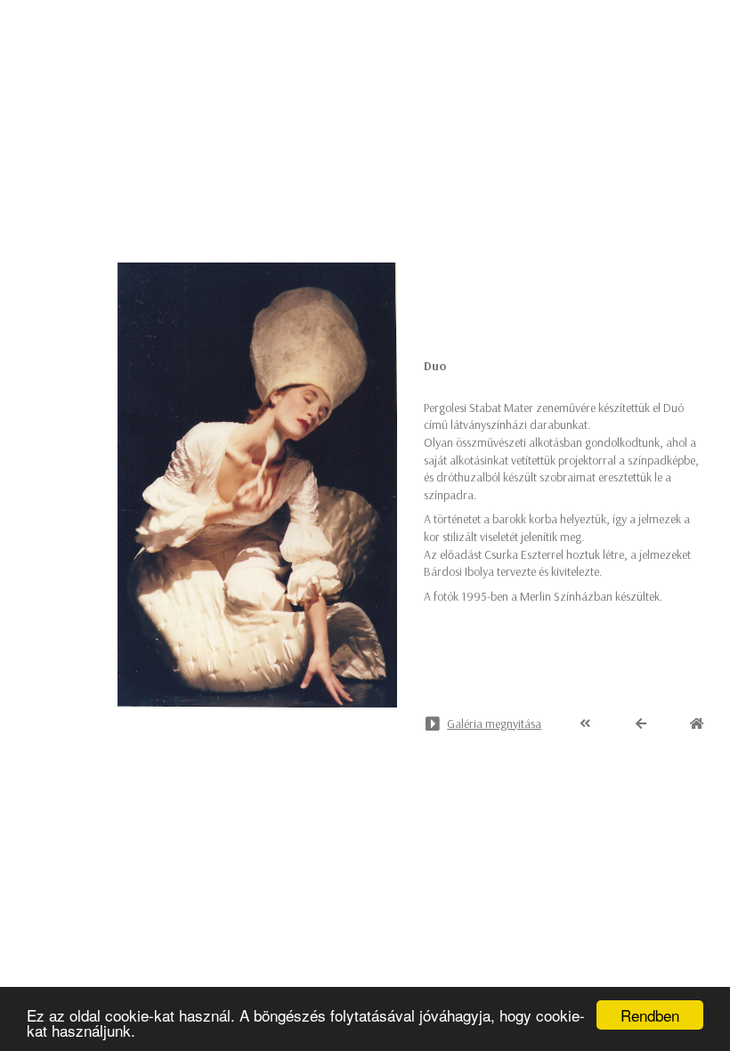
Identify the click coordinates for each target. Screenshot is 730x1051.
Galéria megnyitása (494, 723)
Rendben (649, 1015)
